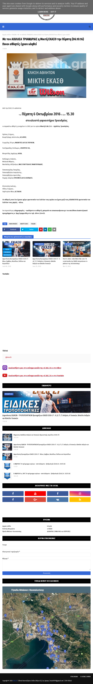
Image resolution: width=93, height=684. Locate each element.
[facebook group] (57, 493)
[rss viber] (80, 499)
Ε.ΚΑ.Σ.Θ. (15, 681)
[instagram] (80, 493)
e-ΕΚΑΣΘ (49, 529)
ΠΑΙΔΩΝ (14, 35)
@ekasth (8, 357)
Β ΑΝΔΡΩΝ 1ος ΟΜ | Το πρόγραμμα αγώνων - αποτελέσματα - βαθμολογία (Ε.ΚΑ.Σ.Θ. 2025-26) (42, 473)
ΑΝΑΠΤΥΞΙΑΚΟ (24, 224)
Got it (53, 12)
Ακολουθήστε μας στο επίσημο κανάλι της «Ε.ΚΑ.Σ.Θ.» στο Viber (34, 368)
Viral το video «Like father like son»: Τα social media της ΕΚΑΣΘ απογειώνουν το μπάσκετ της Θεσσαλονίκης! (75, 261)
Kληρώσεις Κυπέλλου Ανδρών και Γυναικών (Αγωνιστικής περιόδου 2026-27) (36, 435)
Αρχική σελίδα (6, 35)
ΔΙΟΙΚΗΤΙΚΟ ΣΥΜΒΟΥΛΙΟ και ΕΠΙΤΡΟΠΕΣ (58, 531)
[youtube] (35, 493)
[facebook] (13, 493)
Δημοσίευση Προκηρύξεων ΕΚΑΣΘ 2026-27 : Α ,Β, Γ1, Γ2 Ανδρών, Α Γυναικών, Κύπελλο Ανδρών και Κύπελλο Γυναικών (46, 261)
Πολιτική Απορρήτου (8, 529)
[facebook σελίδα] (13, 499)
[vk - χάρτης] (57, 499)
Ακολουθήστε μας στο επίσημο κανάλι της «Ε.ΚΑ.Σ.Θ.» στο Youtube (36, 375)
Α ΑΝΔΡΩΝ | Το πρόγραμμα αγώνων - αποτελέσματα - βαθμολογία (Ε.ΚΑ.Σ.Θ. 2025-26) (39, 464)
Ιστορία (49, 526)
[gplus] (35, 499)
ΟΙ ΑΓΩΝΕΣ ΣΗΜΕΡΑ (85, 676)
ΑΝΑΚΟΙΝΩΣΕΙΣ (13, 224)
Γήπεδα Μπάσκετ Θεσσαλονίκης (11, 531)
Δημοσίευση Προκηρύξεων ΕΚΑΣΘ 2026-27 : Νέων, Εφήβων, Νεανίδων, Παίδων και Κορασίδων (15, 261)
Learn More (43, 12)
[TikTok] (13, 505)
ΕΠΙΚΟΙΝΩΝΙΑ (74, 676)
